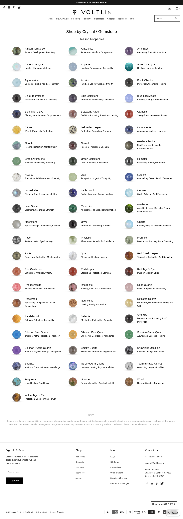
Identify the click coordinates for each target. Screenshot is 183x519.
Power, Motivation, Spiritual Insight (97, 383)
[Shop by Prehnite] (129, 244)
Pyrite (28, 253)
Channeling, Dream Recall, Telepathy (154, 178)
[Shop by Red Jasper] (73, 276)
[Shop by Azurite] (73, 87)
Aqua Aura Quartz (147, 64)
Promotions (115, 467)
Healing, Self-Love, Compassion (40, 288)
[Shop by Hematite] (129, 166)
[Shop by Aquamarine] (16, 87)
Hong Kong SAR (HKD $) (163, 504)
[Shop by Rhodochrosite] (16, 291)
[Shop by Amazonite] (73, 55)
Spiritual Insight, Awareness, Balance (42, 225)
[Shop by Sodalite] (16, 370)
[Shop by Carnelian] (129, 118)
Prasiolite (86, 237)
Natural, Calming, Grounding (150, 383)
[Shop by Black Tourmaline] (16, 103)
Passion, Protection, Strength (95, 147)
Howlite (29, 174)
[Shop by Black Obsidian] (129, 87)
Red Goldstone (33, 269)
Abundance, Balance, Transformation (98, 210)
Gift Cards (114, 462)
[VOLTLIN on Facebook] (3, 8)
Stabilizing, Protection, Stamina (96, 273)
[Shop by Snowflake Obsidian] (129, 354)
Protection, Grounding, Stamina (96, 225)
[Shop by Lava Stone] (16, 213)
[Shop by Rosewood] (16, 307)
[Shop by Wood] (129, 386)
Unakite (85, 379)
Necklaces (79, 473)
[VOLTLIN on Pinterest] (14, 8)
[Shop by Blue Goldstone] (73, 103)
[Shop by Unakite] (73, 386)
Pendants (79, 467)
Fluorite (29, 143)
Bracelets (79, 462)
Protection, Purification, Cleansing (41, 99)
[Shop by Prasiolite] (73, 244)
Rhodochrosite (33, 284)
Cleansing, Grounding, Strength (39, 210)
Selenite (85, 316)
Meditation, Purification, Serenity (96, 320)
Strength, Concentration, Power (152, 115)
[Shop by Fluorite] (16, 150)
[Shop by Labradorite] (16, 197)
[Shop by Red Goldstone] (16, 276)
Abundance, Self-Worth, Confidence (97, 241)
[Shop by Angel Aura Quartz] (16, 71)
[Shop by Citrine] (16, 134)
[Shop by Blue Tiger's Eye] (16, 118)
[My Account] (169, 8)
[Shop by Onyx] (73, 229)
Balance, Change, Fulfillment (150, 351)
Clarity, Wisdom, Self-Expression (152, 194)
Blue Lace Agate (146, 95)
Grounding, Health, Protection (151, 162)
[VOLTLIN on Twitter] (19, 8)
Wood (140, 379)
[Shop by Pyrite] (16, 260)
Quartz (85, 253)
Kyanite (141, 174)
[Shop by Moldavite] (129, 213)
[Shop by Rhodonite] (73, 291)
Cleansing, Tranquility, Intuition (151, 52)
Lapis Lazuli (88, 190)
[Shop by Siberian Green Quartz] (129, 339)
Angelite (85, 64)
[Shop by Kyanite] (129, 181)
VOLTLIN (17, 512)
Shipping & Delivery (118, 478)
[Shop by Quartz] (73, 260)
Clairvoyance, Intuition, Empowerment (43, 115)
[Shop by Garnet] (73, 150)
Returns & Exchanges (119, 483)
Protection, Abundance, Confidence (97, 99)
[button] (132, 18)
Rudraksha (87, 300)
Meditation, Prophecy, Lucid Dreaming (155, 241)
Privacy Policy (42, 512)
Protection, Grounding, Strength (96, 131)
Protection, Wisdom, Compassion (97, 52)
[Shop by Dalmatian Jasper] (73, 134)
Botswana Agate (90, 111)
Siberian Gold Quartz (93, 332)
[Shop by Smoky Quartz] (73, 354)
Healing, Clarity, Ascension (93, 304)
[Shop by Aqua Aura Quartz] (129, 71)
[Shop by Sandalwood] (16, 323)
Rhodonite (87, 284)
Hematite (142, 158)
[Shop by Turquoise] (16, 386)
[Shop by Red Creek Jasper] (129, 260)
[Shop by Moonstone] (16, 229)
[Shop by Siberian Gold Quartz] (73, 339)
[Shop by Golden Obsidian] (129, 150)
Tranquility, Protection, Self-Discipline (155, 257)
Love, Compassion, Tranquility (151, 288)
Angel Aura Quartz (35, 64)
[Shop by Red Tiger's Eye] (129, 276)
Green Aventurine (35, 158)
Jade (83, 174)
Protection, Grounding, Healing (151, 84)
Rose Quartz (144, 284)
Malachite (86, 206)
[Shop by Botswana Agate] (73, 118)
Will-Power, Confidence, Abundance (97, 336)
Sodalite (29, 363)
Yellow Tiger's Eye (35, 395)
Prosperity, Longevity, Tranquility (96, 178)
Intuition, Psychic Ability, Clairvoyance (43, 351)
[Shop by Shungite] (129, 323)
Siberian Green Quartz (150, 332)
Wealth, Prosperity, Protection (39, 131)
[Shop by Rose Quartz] (129, 291)
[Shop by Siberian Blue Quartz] (16, 339)
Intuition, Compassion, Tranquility (97, 68)
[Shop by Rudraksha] (73, 307)
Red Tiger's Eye (146, 269)
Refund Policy (28, 512)
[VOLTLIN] (91, 12)
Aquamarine (32, 80)
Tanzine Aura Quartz (92, 363)
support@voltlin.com (154, 463)
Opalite (141, 221)
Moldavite (142, 204)
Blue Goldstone (90, 95)
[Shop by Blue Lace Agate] (129, 103)
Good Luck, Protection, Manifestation (42, 257)
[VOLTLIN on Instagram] (8, 8)
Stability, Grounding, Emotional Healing (99, 115)
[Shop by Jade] (73, 181)
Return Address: (152, 469)
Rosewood (31, 299)
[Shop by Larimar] (129, 197)
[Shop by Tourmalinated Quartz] (129, 370)
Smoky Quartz (89, 347)
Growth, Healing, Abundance (94, 162)
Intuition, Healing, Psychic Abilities (97, 367)
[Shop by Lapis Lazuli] (73, 197)
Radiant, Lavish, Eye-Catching (38, 241)
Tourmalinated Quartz (149, 363)
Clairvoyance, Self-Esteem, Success (154, 225)
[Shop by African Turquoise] (16, 55)
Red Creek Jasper (147, 253)
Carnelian (142, 111)
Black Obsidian (145, 80)
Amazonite (87, 48)
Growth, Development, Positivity (40, 52)
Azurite (85, 80)
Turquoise (30, 379)
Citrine (28, 127)
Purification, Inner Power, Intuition (97, 194)
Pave (28, 237)
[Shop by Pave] (16, 244)
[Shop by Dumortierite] (129, 134)
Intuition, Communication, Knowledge (42, 367)
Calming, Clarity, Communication (152, 99)
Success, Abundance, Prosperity (40, 162)
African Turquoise (35, 48)
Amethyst (142, 48)
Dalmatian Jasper (91, 127)
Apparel (78, 478)
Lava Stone (31, 206)
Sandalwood (32, 316)
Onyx (84, 221)
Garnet (85, 143)
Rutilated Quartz (146, 299)
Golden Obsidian (146, 141)
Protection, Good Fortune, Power (40, 399)
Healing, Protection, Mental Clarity (41, 147)
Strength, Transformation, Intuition (41, 194)
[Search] (176, 18)
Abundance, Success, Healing (151, 336)
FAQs (112, 457)
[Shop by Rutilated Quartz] (129, 307)
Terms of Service (57, 512)
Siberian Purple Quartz (38, 347)
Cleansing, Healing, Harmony (94, 257)
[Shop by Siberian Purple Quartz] (16, 354)
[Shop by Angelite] (73, 71)
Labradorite (31, 190)
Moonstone (31, 221)
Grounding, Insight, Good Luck (151, 367)
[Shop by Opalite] (129, 229)
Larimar (141, 190)
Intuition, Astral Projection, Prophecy (42, 336)
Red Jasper (87, 269)
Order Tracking (116, 473)
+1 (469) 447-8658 (153, 457)
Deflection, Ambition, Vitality (38, 273)
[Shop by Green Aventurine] (16, 166)
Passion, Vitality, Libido (148, 273)
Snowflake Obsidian (148, 347)
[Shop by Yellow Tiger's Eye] (16, 402)
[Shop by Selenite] (73, 323)
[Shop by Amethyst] (129, 55)
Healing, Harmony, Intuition (37, 68)
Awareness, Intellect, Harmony (151, 131)
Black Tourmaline (34, 95)
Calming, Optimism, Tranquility (39, 320)
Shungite (142, 314)
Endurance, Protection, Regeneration (98, 351)
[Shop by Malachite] (73, 213)
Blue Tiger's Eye (34, 111)
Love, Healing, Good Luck (37, 383)
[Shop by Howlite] (16, 181)
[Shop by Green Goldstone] (73, 166)
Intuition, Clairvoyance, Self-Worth (97, 84)
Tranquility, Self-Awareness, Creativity (42, 178)
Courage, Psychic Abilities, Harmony (42, 84)
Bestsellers (80, 457)
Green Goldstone (91, 158)
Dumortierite (144, 127)
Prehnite (142, 237)
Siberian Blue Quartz (36, 332)
